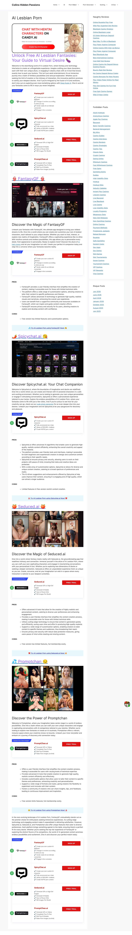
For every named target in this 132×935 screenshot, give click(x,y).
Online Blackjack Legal (101, 32)
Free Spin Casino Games (102, 91)
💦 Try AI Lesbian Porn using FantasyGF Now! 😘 (48, 328)
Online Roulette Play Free (103, 22)
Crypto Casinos (99, 155)
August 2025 (98, 308)
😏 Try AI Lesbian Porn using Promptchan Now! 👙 (47, 810)
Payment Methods (100, 228)
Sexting (102, 5)
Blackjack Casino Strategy (103, 29)
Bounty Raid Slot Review (102, 70)
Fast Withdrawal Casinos (102, 165)
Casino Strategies (100, 146)
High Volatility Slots (100, 178)
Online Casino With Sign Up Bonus (106, 48)
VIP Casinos (97, 267)
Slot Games (97, 254)
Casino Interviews (100, 139)
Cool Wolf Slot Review (101, 61)
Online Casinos (99, 224)
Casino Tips (97, 149)
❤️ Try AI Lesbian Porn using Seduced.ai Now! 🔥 (47, 653)
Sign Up (71, 94)
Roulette (96, 238)
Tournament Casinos (101, 264)
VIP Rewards (98, 270)
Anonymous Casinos (101, 116)
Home (55, 5)
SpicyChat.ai (40, 118)
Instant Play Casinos (101, 192)
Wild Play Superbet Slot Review (105, 26)
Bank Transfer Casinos (102, 126)
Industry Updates (99, 188)
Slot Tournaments (100, 257)
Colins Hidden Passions (26, 4)
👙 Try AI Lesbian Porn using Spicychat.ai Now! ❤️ (47, 498)
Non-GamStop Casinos (102, 221)
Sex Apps (96, 247)
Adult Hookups (99, 113)
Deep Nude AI (65, 83)
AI (64, 5)
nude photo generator (45, 404)
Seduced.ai (39, 139)
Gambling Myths (99, 172)
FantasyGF (39, 93)
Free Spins (97, 169)
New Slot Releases (100, 218)
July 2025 (97, 311)
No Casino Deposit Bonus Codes (105, 73)
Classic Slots (98, 152)
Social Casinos (98, 261)
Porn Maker (73, 5)
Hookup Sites (98, 185)
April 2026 (97, 298)
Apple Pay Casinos (100, 119)
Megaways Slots (99, 215)
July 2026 (97, 292)
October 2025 (98, 305)
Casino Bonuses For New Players (106, 77)
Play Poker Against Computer (104, 45)
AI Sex (113, 5)
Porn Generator (88, 5)
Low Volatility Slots (100, 208)
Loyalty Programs (100, 211)
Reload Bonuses (99, 234)
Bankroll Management (101, 129)
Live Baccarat (98, 198)
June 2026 (97, 295)
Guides (96, 175)
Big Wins (96, 132)
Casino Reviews (99, 142)
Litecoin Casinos (99, 195)
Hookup (96, 182)
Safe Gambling (99, 241)
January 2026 (98, 301)
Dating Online (98, 159)
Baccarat (96, 123)
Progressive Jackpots (101, 231)
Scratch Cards (98, 244)
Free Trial (71, 140)
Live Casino (97, 205)
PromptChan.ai (41, 159)
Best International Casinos (103, 58)
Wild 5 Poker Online (100, 95)
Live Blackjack (98, 201)
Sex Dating (97, 251)
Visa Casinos (98, 274)
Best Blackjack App (100, 54)
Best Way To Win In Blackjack (104, 41)
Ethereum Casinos (100, 162)
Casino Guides (98, 136)
